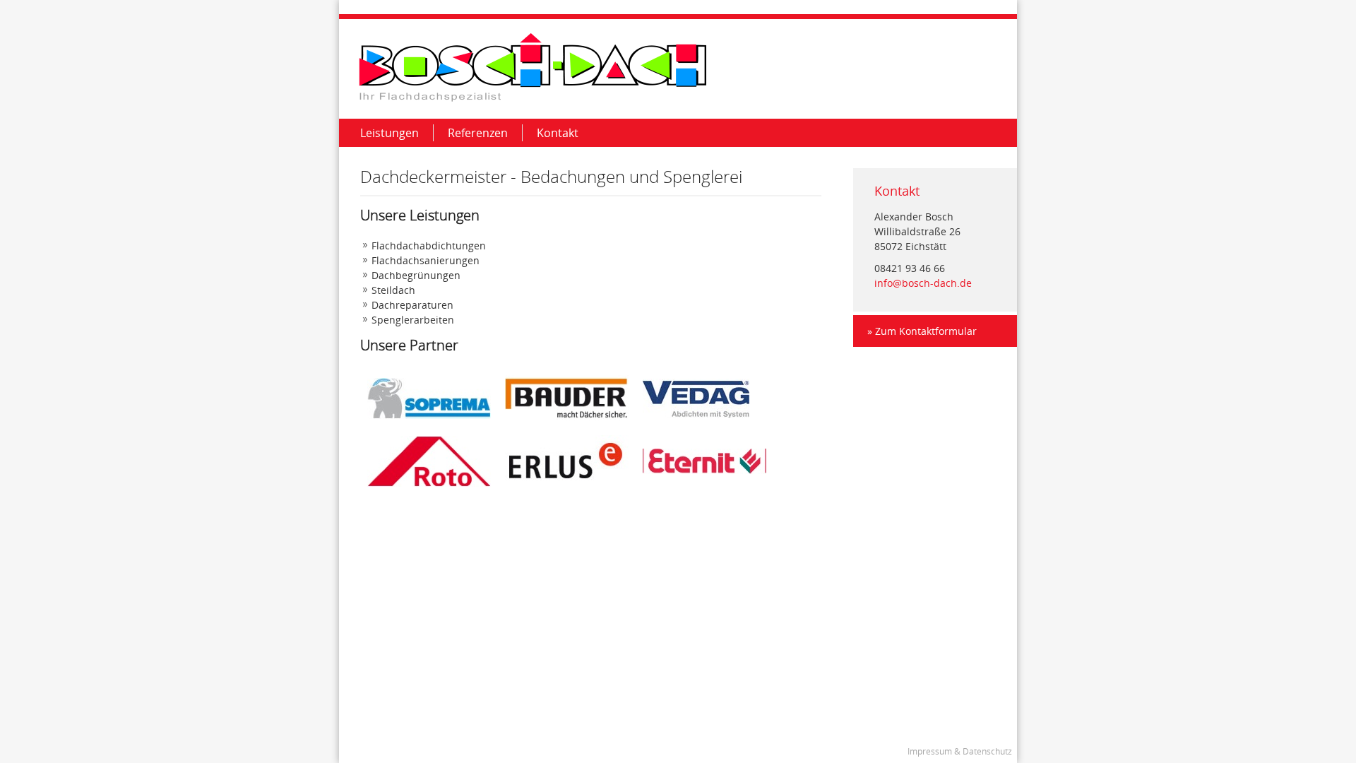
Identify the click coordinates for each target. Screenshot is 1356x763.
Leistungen (389, 133)
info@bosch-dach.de (923, 283)
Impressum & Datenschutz (960, 751)
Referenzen (478, 133)
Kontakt (557, 133)
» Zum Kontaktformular (922, 331)
